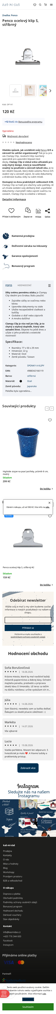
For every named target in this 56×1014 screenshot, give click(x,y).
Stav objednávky (11, 919)
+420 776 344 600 (12, 936)
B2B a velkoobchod (12, 880)
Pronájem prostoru (12, 876)
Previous (47, 408)
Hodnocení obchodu (28, 653)
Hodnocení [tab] (24, 285)
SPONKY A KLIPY (35, 365)
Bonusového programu (30, 121)
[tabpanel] (28, 453)
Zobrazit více (28, 768)
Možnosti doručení (18, 136)
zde (44, 993)
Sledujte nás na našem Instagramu (29, 794)
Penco (43, 150)
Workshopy (8, 872)
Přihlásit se (28, 627)
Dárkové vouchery (12, 914)
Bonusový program (12, 906)
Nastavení (28, 999)
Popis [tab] (8, 285)
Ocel (29, 381)
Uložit (31, 225)
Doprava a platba (11, 893)
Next (52, 408)
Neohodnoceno (24, 142)
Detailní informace (14, 199)
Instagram (8, 944)
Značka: (10, 15)
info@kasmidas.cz (12, 932)
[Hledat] (40, 4)
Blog (5, 867)
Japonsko (32, 386)
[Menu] (51, 5)
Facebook (8, 940)
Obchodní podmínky (13, 897)
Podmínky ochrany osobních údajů (20, 902)
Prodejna (7, 851)
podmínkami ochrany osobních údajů (28, 637)
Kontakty (7, 855)
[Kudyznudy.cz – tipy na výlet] (28, 981)
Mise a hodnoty (10, 863)
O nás (6, 859)
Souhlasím (28, 1006)
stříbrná (31, 375)
